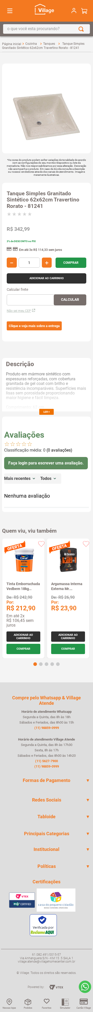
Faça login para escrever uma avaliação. (46, 463)
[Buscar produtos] (82, 29)
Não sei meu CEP (19, 311)
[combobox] (46, 29)
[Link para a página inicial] (11, 44)
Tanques (49, 44)
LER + (46, 411)
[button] (34, 326)
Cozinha (31, 44)
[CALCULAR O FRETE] (70, 299)
